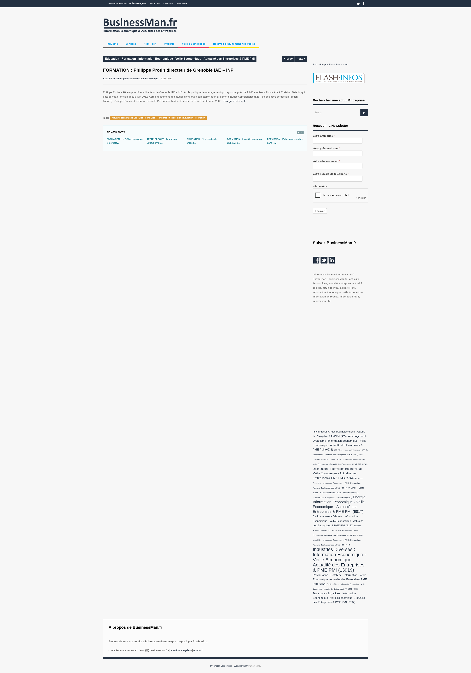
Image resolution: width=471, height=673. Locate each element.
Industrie (155, 4)
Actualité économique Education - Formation (133, 118)
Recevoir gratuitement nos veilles (234, 43)
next (300, 58)
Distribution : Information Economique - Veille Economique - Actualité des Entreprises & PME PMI (338, 473)
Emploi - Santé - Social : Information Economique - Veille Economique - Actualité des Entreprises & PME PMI (339, 493)
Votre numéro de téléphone (330, 174)
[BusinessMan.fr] (140, 33)
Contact (198, 650)
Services (168, 4)
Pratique (169, 43)
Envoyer (320, 210)
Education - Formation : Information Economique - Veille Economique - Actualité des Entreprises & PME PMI (180, 58)
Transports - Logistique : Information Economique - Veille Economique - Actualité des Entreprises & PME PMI (339, 598)
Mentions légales (181, 650)
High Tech (182, 4)
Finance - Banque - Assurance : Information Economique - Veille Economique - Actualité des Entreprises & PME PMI (337, 530)
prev (289, 58)
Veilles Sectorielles (194, 43)
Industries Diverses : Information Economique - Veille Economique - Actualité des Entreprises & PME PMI (339, 560)
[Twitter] (358, 3)
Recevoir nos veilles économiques (127, 4)
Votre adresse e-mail (326, 161)
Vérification (320, 186)
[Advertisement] (340, 366)
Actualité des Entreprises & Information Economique (130, 78)
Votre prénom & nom (326, 148)
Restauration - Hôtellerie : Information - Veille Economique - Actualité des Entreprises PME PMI (340, 579)
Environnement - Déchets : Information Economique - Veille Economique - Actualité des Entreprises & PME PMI (338, 521)
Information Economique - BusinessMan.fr (229, 666)
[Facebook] (363, 3)
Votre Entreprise (323, 135)
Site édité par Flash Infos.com (330, 64)
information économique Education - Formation (182, 118)
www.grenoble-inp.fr (234, 101)
